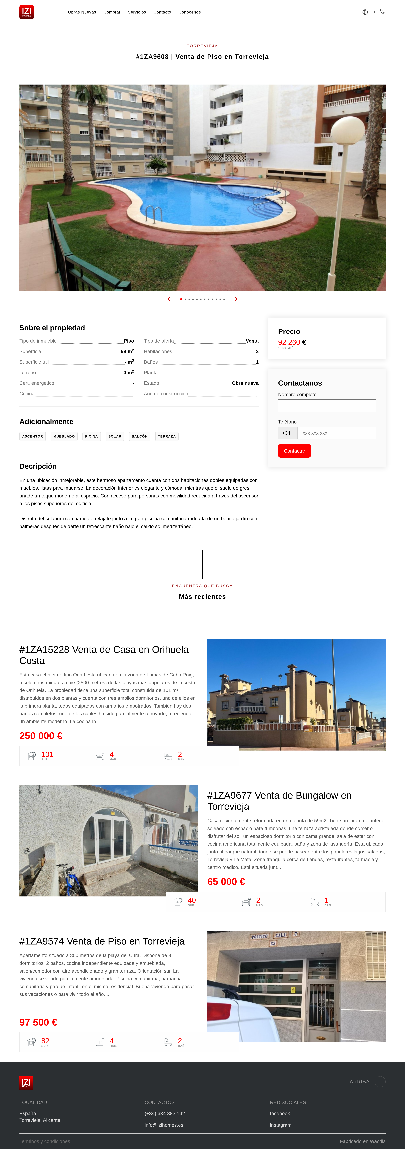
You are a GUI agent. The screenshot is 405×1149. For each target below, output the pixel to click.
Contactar (294, 451)
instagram (280, 1125)
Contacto (162, 12)
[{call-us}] (383, 13)
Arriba (360, 1081)
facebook (280, 1113)
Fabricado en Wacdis (363, 1141)
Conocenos (190, 12)
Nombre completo (297, 394)
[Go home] (26, 12)
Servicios (137, 12)
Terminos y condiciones (44, 1141)
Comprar (112, 12)
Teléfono (287, 422)
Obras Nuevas (82, 12)
